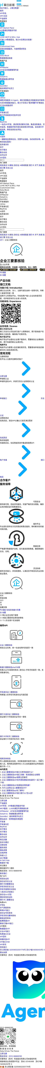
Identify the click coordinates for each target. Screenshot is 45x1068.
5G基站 (10, 165)
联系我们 (3, 873)
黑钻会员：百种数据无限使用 (11, 819)
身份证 (16, 165)
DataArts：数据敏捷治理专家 (11, 814)
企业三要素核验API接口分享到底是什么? (17, 772)
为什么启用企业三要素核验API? (14, 788)
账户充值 (4, 460)
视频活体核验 (5, 758)
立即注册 (4, 376)
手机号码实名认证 (7, 886)
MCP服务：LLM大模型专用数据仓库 (14, 808)
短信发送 (3, 165)
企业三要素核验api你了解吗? (13, 790)
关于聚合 (3, 150)
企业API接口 (5, 931)
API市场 (3, 13)
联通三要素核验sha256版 (10, 667)
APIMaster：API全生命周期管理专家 (14, 811)
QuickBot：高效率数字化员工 (11, 816)
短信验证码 (4, 879)
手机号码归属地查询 (8, 915)
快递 (40, 165)
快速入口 (3, 855)
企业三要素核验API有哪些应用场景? (16, 785)
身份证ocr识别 (5, 894)
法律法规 (3, 845)
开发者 (2, 822)
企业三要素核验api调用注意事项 (14, 777)
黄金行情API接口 (6, 923)
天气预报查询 (5, 908)
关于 (1, 147)
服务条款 (3, 847)
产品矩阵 (3, 18)
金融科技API (5, 939)
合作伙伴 (3, 155)
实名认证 (9, 168)
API (1, 240)
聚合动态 (3, 152)
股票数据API (5, 921)
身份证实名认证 (6, 881)
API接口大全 (5, 942)
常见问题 (3, 839)
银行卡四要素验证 (7, 884)
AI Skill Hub (5, 860)
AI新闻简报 (24, 165)
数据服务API (5, 929)
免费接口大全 (5, 934)
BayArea (3, 826)
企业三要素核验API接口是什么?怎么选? (17, 793)
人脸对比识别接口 (7, 892)
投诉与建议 (4, 842)
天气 (36, 165)
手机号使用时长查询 (8, 889)
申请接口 (4, 398)
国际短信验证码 (6, 897)
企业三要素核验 (11, 240)
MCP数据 (3, 858)
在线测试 (4, 438)
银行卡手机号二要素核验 (9, 736)
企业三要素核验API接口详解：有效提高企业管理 (21, 775)
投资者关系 (4, 144)
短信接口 (3, 947)
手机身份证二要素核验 (8, 692)
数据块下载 (4, 863)
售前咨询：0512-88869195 (11, 1056)
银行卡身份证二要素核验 (9, 714)
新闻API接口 (5, 910)
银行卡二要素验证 (7, 900)
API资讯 (3, 944)
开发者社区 (4, 824)
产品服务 (3, 803)
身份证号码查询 (6, 913)
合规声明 (3, 853)
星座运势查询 (5, 918)
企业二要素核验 (6, 645)
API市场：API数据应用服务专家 (12, 806)
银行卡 (31, 165)
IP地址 (2, 905)
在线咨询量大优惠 (13, 610)
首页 (1, 11)
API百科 (3, 158)
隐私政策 (3, 850)
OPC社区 (3, 16)
